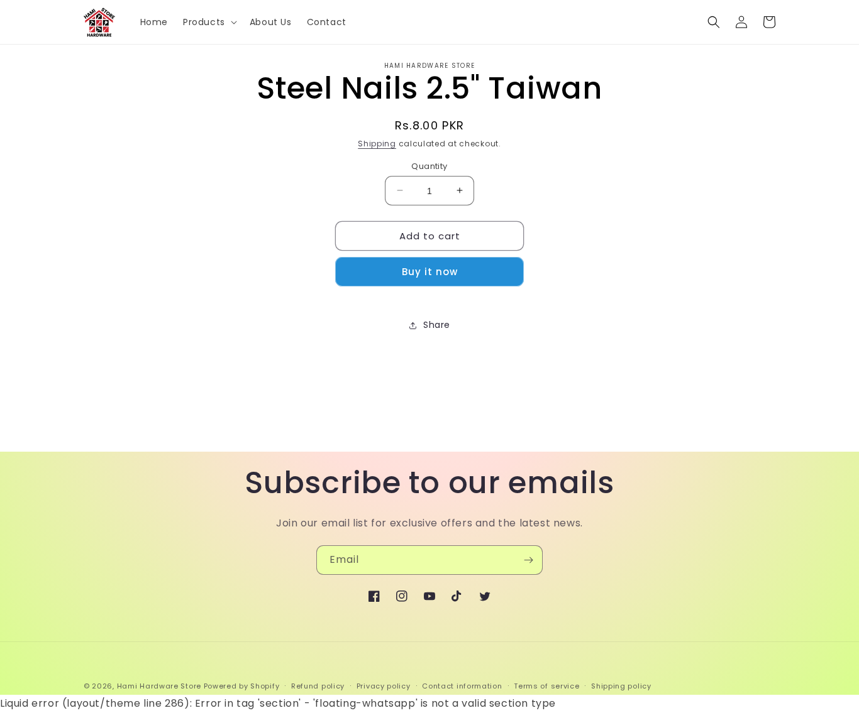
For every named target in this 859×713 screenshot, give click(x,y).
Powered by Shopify (242, 686)
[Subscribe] (528, 560)
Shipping (377, 143)
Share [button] (436, 324)
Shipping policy (621, 686)
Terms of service (546, 686)
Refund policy (318, 686)
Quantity (429, 165)
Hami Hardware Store (159, 686)
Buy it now (430, 271)
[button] (208, 22)
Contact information (462, 686)
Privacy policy (384, 686)
